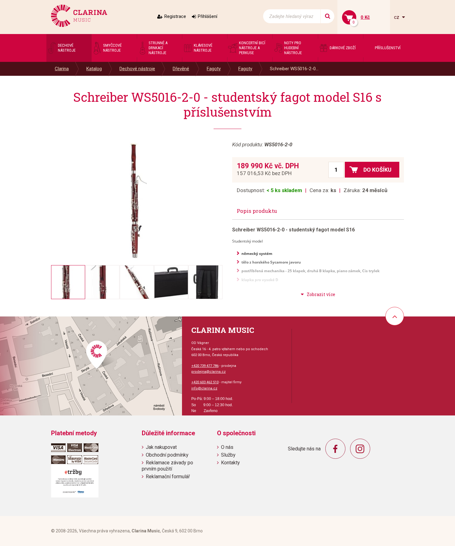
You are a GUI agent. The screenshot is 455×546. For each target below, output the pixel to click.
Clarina (62, 68)
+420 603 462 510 (205, 382)
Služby (228, 455)
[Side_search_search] (327, 16)
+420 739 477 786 (205, 366)
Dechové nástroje (137, 68)
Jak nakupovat (161, 447)
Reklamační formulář (168, 476)
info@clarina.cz (204, 388)
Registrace (175, 16)
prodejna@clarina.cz (208, 372)
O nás (227, 447)
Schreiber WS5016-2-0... (294, 68)
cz (397, 17)
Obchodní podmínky (167, 455)
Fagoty (214, 68)
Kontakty (230, 463)
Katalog (94, 68)
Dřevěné (181, 68)
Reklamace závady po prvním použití (167, 465)
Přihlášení (207, 16)
